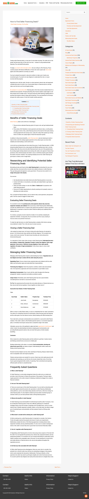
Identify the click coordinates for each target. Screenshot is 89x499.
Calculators (41, 3)
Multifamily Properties (72, 57)
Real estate (48, 69)
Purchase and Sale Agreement (74, 26)
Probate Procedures (70, 80)
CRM (47, 3)
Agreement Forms (32, 3)
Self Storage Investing (70, 103)
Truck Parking (68, 108)
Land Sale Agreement (72, 28)
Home (25, 3)
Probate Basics (69, 75)
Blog (66, 52)
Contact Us (70, 479)
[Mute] (82, 176)
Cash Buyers (70, 92)
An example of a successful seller (18, 90)
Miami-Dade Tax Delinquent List (73, 146)
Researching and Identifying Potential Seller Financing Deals (25, 106)
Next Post (58, 467)
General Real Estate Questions (72, 60)
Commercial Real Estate (71, 55)
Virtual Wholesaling (71, 113)
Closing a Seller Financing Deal (20, 110)
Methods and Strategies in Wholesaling (74, 65)
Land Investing (70, 95)
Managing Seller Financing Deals (19, 112)
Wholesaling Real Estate (66, 3)
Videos (26, 479)
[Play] (67, 176)
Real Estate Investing (16, 24)
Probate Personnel (70, 77)
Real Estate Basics (70, 85)
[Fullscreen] (84, 176)
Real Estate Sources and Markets (73, 97)
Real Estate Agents (70, 82)
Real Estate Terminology (71, 100)
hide (27, 101)
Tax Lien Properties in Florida (72, 151)
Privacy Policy (49, 479)
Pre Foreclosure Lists (70, 153)
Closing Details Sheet (72, 23)
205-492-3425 (7, 479)
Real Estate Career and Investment (73, 87)
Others (67, 70)
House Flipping (69, 63)
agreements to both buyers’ (45, 326)
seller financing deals (33, 138)
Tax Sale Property (69, 148)
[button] (86, 496)
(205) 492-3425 (81, 3)
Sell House (68, 105)
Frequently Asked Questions (18, 113)
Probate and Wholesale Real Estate (74, 72)
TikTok (84, 493)
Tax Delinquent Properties (71, 156)
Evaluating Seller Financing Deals (21, 108)
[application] (75, 172)
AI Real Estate (68, 50)
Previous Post (7, 467)
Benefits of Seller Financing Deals (19, 104)
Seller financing (14, 121)
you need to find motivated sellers (23, 68)
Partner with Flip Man (54, 3)
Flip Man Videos (71, 41)
